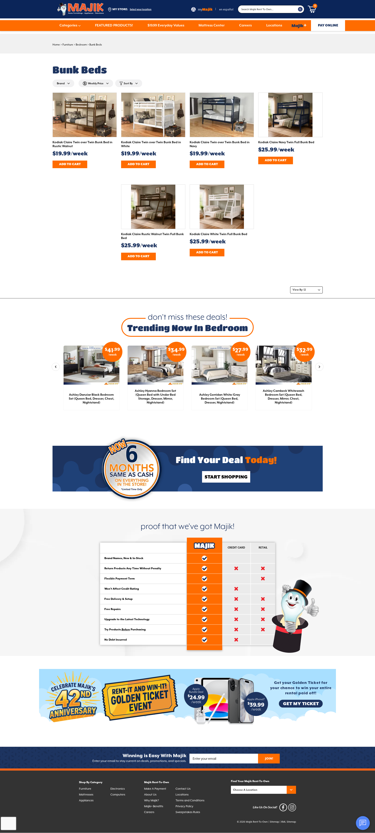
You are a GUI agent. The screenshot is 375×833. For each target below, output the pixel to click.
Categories (68, 26)
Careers (245, 26)
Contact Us (183, 789)
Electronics (117, 789)
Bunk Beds (95, 44)
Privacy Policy (184, 806)
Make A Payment (155, 789)
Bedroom (81, 44)
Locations (274, 26)
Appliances (86, 800)
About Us (150, 794)
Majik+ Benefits (153, 806)
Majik (299, 25)
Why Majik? (151, 800)
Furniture (67, 44)
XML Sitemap (288, 821)
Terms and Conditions (190, 800)
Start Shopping (226, 477)
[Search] (300, 9)
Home (56, 44)
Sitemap (274, 821)
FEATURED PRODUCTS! (114, 26)
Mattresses (86, 794)
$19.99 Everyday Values (166, 26)
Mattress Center (212, 26)
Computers (117, 794)
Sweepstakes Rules (188, 812)
